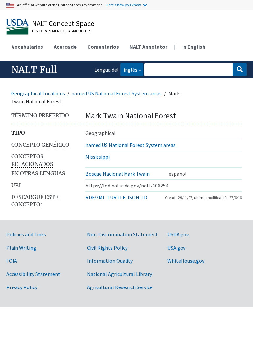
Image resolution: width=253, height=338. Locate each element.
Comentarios (103, 46)
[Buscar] (240, 69)
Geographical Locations (38, 93)
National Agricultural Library (119, 274)
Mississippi (97, 156)
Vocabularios (27, 46)
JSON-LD (137, 197)
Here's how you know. (124, 4)
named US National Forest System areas (116, 93)
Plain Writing (21, 247)
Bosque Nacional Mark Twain (117, 173)
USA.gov (176, 247)
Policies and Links (26, 234)
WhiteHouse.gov (185, 260)
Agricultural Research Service (120, 287)
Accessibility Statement (33, 274)
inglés (128, 69)
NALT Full (34, 70)
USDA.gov (178, 234)
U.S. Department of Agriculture (62, 30)
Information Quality (110, 260)
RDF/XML (95, 197)
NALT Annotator (148, 46)
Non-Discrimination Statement (122, 234)
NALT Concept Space (63, 23)
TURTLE (116, 197)
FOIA (11, 260)
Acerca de (65, 46)
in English (193, 46)
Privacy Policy (21, 287)
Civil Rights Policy (107, 247)
